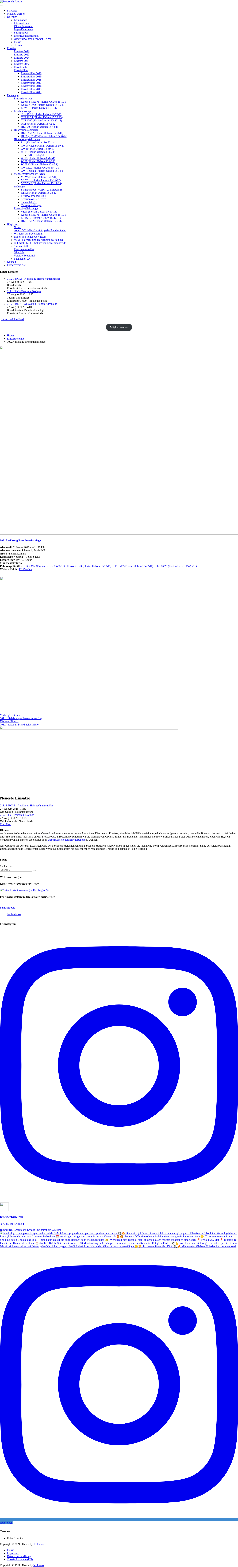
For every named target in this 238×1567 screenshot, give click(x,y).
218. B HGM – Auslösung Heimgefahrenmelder (33, 278)
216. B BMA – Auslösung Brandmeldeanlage (32, 303)
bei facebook (7, 907)
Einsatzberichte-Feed (12, 319)
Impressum (13, 1553)
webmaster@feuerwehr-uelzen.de (66, 839)
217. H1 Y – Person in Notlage (24, 291)
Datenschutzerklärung (19, 1556)
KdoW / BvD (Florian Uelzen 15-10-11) (89, 566)
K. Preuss (38, 1544)
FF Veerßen (25, 569)
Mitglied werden (119, 327)
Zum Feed (5, 824)
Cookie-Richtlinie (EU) (20, 1559)
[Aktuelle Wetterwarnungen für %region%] (24, 890)
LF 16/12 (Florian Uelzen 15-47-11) (133, 566)
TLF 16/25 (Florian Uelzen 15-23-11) (176, 566)
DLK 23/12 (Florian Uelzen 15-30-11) (43, 566)
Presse (10, 1550)
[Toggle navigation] (1, 5)
